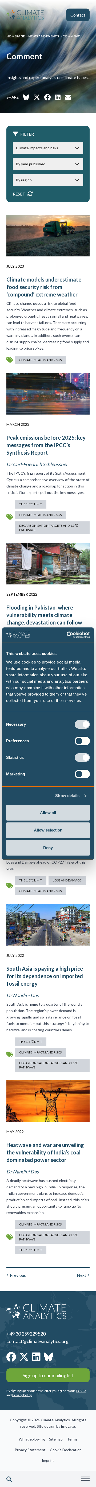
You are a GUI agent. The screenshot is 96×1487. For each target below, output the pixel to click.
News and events (43, 36)
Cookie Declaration (66, 1449)
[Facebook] (11, 1357)
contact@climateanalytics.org (37, 1341)
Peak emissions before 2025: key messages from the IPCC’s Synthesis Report (46, 445)
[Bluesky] (48, 1357)
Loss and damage (67, 880)
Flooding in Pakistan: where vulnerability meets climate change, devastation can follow (44, 615)
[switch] (82, 741)
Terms (72, 1439)
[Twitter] (24, 1357)
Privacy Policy (22, 1395)
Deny (48, 847)
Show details (67, 795)
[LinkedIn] (36, 1357)
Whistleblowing (32, 1439)
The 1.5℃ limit (30, 504)
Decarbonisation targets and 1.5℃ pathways (48, 528)
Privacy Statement (30, 1449)
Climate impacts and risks (40, 360)
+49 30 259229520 (26, 1334)
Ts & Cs (81, 1391)
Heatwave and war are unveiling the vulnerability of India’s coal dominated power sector (45, 1152)
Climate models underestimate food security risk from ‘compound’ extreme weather (43, 287)
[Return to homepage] (25, 15)
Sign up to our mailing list (48, 1375)
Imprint (48, 1460)
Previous (18, 1275)
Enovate (68, 1426)
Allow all (48, 812)
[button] (9, 1479)
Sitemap (56, 1439)
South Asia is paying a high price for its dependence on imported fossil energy (44, 976)
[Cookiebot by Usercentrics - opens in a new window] (68, 634)
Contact (77, 14)
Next (81, 1275)
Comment (71, 36)
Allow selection (48, 830)
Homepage (15, 36)
